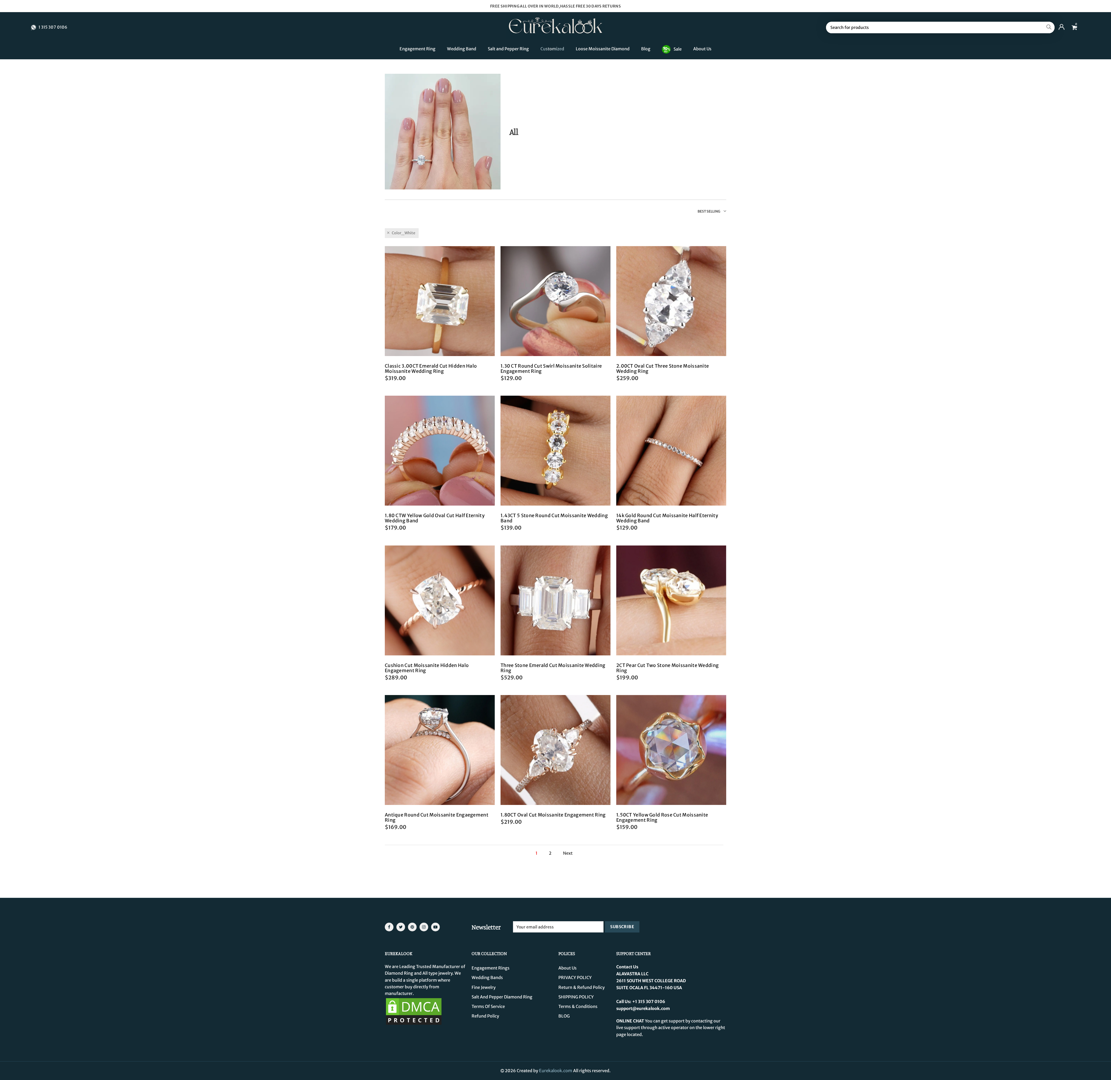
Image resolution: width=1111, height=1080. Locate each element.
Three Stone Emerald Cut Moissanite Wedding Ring (553, 668)
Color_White (403, 233)
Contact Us (627, 967)
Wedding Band (461, 48)
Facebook (389, 927)
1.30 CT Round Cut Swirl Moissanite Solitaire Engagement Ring (551, 368)
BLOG (564, 1016)
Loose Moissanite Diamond (603, 48)
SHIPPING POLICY (576, 997)
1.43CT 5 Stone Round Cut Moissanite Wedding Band (554, 518)
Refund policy (485, 1016)
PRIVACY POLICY (575, 977)
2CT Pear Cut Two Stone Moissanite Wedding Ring (667, 668)
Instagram (424, 927)
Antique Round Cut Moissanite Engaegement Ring (436, 817)
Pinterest (412, 927)
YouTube (435, 927)
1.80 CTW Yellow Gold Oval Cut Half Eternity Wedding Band (435, 518)
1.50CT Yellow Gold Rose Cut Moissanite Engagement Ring (662, 817)
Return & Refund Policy (581, 987)
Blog (645, 48)
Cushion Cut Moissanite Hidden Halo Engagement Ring (427, 668)
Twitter (400, 927)
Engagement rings (490, 968)
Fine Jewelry (484, 987)
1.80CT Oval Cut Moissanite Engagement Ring (553, 814)
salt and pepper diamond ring (502, 997)
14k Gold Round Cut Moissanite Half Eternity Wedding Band (667, 518)
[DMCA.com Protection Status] (414, 1011)
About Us (702, 48)
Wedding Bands (487, 977)
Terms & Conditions (577, 1006)
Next (568, 853)
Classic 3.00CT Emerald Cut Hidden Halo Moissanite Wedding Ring (431, 368)
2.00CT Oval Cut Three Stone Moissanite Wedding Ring (662, 368)
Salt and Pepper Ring (508, 48)
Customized (552, 48)
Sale (678, 48)
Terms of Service (488, 1006)
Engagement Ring (417, 48)
